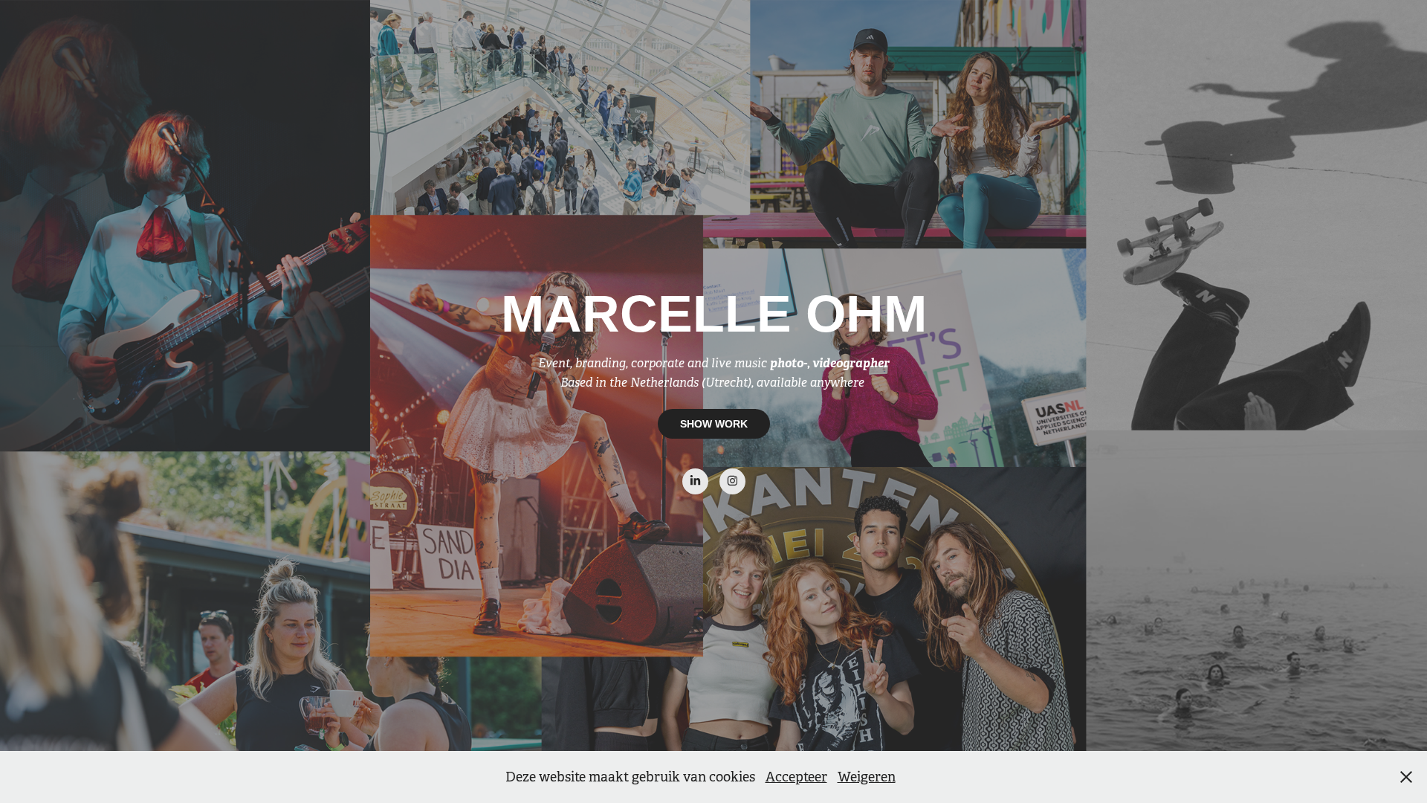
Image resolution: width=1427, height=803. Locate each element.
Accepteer (796, 777)
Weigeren (867, 777)
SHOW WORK (714, 424)
